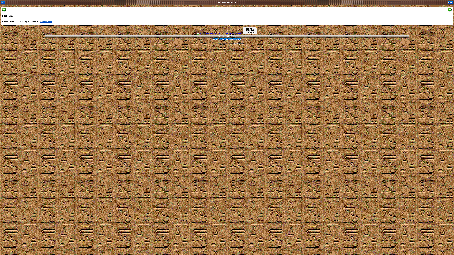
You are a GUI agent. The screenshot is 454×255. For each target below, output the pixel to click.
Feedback (236, 39)
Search (450, 2)
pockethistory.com (237, 44)
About (215, 39)
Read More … (46, 22)
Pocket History (227, 2)
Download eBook (227, 36)
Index (2, 2)
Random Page (225, 39)
